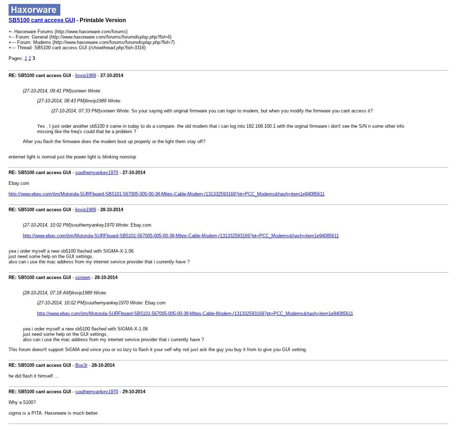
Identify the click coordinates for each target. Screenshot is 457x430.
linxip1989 (85, 75)
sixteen (82, 277)
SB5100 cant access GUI (42, 20)
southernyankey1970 (96, 172)
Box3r (81, 365)
